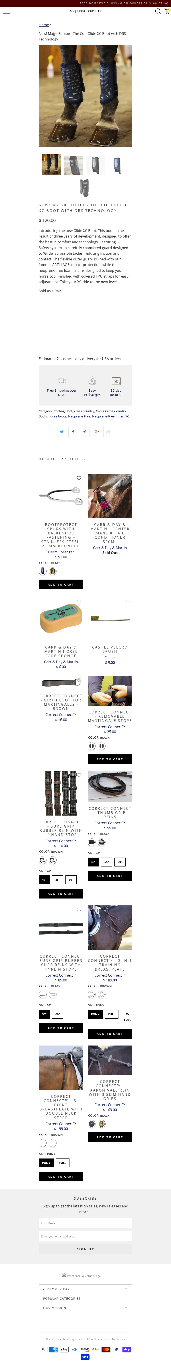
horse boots (57, 416)
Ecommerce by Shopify (111, 1339)
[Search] (157, 11)
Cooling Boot (63, 411)
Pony (95, 1013)
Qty (42, 309)
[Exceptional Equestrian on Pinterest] (85, 1323)
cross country (84, 411)
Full (111, 1013)
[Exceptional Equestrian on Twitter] (72, 1323)
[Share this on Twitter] (61, 432)
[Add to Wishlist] (79, 478)
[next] (127, 96)
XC (127, 416)
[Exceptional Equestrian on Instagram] (91, 1323)
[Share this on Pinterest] (85, 432)
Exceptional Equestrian (70, 1339)
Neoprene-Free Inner (108, 416)
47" (44, 878)
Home (44, 24)
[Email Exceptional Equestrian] (98, 1323)
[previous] (44, 96)
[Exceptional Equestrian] (85, 11)
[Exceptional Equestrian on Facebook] (78, 1323)
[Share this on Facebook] (73, 432)
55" (57, 878)
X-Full (127, 1016)
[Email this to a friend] (108, 432)
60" (71, 878)
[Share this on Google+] (96, 432)
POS (88, 1339)
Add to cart (61, 584)
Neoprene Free (79, 416)
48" (93, 861)
